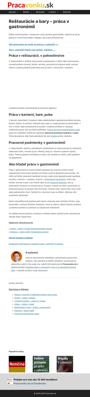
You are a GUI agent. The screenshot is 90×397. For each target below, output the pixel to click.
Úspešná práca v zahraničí (37, 267)
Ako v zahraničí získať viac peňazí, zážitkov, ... (32, 50)
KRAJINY (12, 12)
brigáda (54, 136)
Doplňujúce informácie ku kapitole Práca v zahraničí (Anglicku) (36, 244)
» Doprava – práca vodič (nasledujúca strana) (29, 232)
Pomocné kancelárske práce (26, 314)
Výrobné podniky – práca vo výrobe (30, 301)
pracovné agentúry (58, 182)
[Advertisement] (27, 87)
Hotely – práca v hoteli (24, 304)
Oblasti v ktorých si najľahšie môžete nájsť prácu (35, 295)
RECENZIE (40, 12)
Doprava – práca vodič (24, 311)
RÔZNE (26, 12)
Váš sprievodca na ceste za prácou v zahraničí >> (33, 44)
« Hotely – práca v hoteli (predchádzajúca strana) (30, 229)
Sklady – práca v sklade (24, 298)
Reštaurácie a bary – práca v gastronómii (32, 307)
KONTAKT (67, 12)
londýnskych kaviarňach (55, 179)
